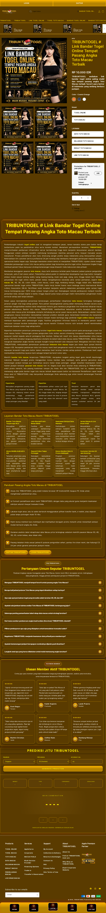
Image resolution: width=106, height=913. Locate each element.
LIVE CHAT (91, 909)
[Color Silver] (84, 99)
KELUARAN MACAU (12, 864)
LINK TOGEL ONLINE (36, 20)
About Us (66, 852)
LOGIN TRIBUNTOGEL (40, 552)
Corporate (28, 853)
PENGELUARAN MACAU (11, 873)
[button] (5, 20)
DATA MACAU (10, 860)
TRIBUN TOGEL (20, 20)
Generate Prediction (53, 769)
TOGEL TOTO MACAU (55, 20)
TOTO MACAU (79, 120)
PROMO (14, 909)
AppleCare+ (29, 849)
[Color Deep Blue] (79, 99)
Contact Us (48, 860)
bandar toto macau (19, 357)
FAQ (45, 864)
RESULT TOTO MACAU (82, 148)
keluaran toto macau (59, 345)
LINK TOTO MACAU (81, 155)
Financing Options (31, 866)
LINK (72, 909)
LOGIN (26, 3)
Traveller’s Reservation (33, 874)
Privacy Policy (49, 868)
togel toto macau (54, 331)
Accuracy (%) (75, 757)
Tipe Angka (41, 757)
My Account (48, 849)
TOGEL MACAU (11, 853)
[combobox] (49, 11)
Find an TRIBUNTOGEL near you (71, 857)
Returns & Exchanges (52, 857)
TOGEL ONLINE (80, 113)
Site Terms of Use (50, 872)
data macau (77, 301)
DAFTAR (79, 3)
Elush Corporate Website (69, 869)
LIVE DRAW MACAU (12, 878)
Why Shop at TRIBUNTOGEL (68, 863)
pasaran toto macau (34, 366)
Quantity (75, 193)
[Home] (9, 11)
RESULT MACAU (11, 868)
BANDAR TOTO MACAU (97, 20)
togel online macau (85, 318)
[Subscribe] (37, 894)
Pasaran (6, 757)
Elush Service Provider (29, 862)
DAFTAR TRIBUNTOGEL (16, 552)
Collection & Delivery (52, 853)
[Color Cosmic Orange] (74, 99)
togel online (29, 245)
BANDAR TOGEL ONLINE (76, 20)
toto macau (36, 271)
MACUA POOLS (30, 857)
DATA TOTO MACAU (82, 134)
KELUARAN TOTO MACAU (84, 141)
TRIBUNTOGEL (5, 20)
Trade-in (27, 870)
